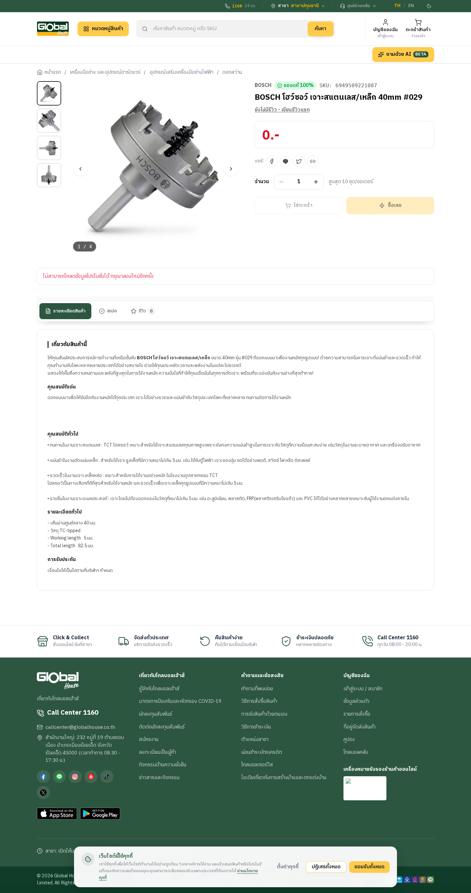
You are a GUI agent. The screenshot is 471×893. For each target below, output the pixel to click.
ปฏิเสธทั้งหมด (326, 867)
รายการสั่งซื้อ (356, 714)
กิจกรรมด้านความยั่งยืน (162, 765)
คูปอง (349, 739)
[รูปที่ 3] (49, 148)
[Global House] (53, 28)
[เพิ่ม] (316, 182)
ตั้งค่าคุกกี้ (288, 867)
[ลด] (281, 182)
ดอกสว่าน (232, 72)
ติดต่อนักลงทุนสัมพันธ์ (162, 727)
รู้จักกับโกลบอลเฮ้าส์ (159, 689)
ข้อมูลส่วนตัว (356, 701)
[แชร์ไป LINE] (285, 161)
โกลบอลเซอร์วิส (257, 765)
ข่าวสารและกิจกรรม (159, 777)
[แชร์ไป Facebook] (271, 161)
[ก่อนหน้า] (80, 169)
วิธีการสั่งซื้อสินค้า (259, 701)
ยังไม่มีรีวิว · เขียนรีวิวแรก (282, 110)
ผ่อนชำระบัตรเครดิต (261, 752)
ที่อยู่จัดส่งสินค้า (359, 727)
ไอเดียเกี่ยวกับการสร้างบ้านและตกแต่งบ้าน (283, 777)
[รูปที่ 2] (49, 120)
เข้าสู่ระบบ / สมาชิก (362, 689)
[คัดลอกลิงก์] (312, 161)
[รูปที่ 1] (49, 93)
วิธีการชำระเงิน (256, 727)
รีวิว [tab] (146, 311)
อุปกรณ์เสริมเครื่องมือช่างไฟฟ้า (181, 72)
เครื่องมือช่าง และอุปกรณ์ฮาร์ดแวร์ (105, 72)
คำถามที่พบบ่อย (257, 689)
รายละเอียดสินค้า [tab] (69, 311)
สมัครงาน (149, 739)
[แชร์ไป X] (299, 161)
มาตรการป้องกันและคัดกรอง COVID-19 (180, 701)
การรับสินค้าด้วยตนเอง (264, 714)
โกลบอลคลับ (355, 752)
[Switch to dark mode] (429, 6)
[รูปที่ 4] (49, 175)
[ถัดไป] (231, 169)
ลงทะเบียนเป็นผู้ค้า (157, 752)
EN (411, 6)
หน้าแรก (52, 72)
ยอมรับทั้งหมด (369, 867)
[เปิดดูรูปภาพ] (156, 169)
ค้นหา (320, 28)
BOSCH (263, 85)
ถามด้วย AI (406, 54)
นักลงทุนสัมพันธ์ (155, 714)
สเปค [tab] (112, 311)
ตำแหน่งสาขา (255, 739)
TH (397, 6)
